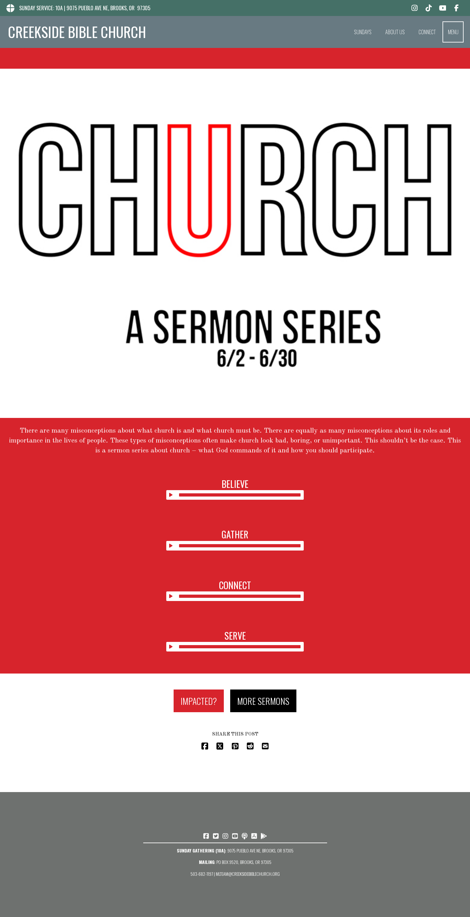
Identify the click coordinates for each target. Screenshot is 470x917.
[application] (235, 495)
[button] (453, 31)
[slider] (240, 495)
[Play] (171, 495)
